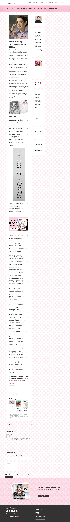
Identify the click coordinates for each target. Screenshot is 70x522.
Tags (36, 118)
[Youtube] (7, 511)
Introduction (12, 383)
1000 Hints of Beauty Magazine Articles (15, 414)
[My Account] (63, 2)
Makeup (16, 415)
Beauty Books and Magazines (22, 416)
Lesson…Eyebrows (13, 387)
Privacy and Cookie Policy (40, 519)
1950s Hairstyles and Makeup (14, 416)
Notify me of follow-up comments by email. (13, 474)
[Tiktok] (14, 511)
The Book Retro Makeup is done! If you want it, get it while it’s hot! (19, 409)
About (56, 2)
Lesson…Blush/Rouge (14, 385)
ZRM (18, 415)
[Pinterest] (40, 83)
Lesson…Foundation (13, 390)
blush (14, 415)
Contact (37, 514)
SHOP (30, 2)
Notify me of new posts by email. (26, 474)
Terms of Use (38, 517)
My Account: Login (39, 509)
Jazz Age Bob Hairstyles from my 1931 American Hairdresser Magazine (26, 410)
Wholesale (37, 512)
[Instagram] (37, 83)
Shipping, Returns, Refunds (40, 516)
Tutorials (35, 2)
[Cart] (61, 2)
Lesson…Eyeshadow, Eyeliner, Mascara (17, 392)
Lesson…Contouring (13, 394)
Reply (14, 446)
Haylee (12, 434)
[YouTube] (35, 83)
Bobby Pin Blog (41, 2)
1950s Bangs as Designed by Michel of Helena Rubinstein (12, 406)
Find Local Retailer (49, 2)
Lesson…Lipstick (13, 388)
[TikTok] (35, 84)
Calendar (37, 513)
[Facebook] (38, 83)
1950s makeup (23, 414)
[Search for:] (38, 74)
